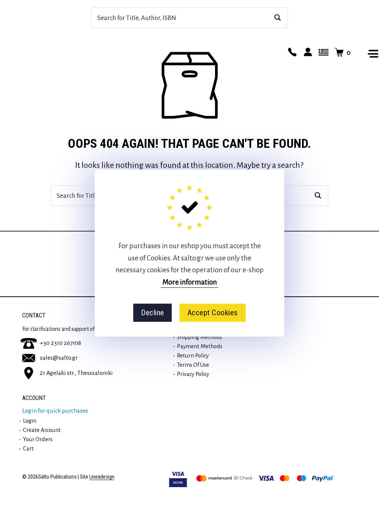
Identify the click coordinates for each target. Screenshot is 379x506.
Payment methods (199, 346)
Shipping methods (199, 337)
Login (29, 421)
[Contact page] (291, 52)
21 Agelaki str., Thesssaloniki (76, 372)
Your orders (38, 439)
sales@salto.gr (59, 357)
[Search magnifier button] (277, 17)
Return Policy (193, 356)
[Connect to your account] (306, 52)
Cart (28, 449)
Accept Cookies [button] (212, 312)
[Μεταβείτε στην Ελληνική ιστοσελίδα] (322, 52)
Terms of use (193, 365)
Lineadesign (101, 477)
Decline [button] (152, 312)
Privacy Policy (193, 374)
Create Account (42, 430)
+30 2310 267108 (60, 343)
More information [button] (189, 282)
